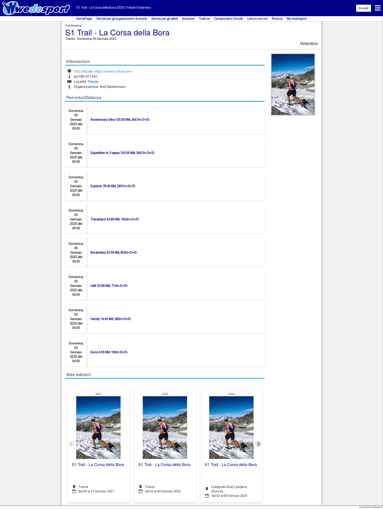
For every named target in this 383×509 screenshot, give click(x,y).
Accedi (363, 8)
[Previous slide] (71, 444)
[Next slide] (258, 444)
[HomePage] (36, 8)
